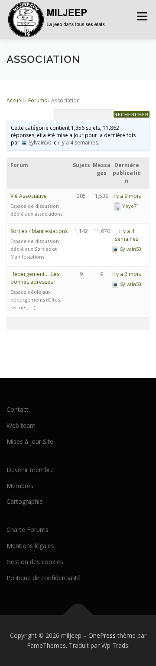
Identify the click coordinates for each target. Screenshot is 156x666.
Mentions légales (30, 545)
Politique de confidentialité (43, 578)
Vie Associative (28, 196)
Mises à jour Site (29, 441)
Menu (141, 16)
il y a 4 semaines (78, 142)
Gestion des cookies (34, 562)
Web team (21, 425)
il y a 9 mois (126, 196)
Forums (37, 100)
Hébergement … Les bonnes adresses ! (34, 277)
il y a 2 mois (126, 274)
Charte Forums (27, 529)
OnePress (102, 635)
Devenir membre (30, 470)
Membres (19, 486)
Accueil (15, 100)
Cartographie (24, 501)
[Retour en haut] (78, 615)
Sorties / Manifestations (39, 231)
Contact (17, 409)
